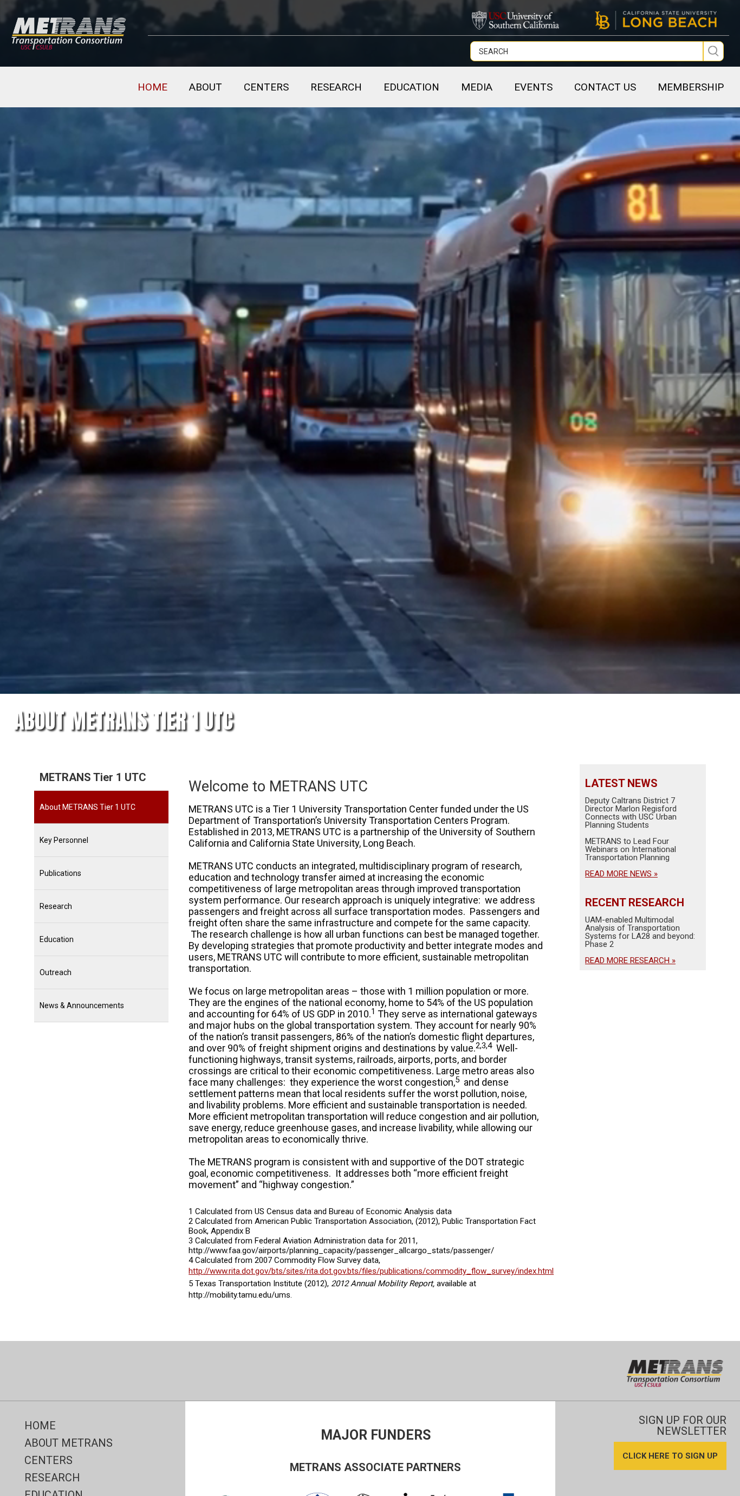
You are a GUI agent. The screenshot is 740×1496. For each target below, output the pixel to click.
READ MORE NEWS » (621, 874)
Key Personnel (64, 840)
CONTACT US (605, 87)
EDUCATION (411, 87)
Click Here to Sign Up (670, 1456)
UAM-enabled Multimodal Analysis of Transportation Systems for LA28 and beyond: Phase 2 (640, 932)
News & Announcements (82, 1005)
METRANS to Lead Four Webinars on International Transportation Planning (630, 849)
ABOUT (205, 87)
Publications (60, 873)
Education (57, 939)
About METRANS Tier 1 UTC (87, 807)
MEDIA (476, 87)
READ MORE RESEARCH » (630, 960)
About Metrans (68, 1442)
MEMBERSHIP (691, 87)
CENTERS (266, 87)
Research (56, 906)
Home (152, 87)
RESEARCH (336, 87)
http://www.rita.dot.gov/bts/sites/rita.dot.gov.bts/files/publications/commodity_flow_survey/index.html (371, 1271)
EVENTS (533, 87)
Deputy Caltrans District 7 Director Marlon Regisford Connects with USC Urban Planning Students (631, 813)
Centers (48, 1460)
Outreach (56, 972)
